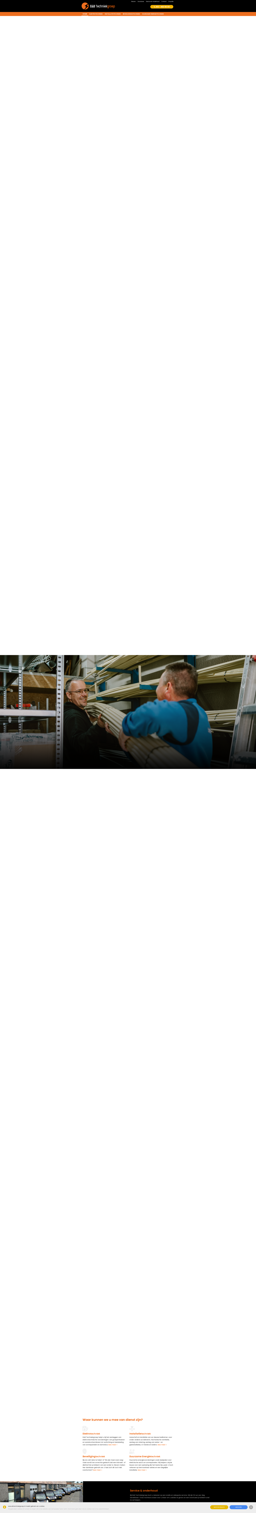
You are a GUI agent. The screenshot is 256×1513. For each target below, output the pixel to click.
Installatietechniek (113, 14)
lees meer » (112, 1445)
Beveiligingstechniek (131, 14)
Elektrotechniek (96, 14)
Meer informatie (219, 1507)
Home (85, 14)
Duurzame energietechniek (153, 14)
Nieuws (133, 1)
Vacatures (141, 1)
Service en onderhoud (152, 1)
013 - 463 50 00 (163, 6)
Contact (163, 1)
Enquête (170, 1)
